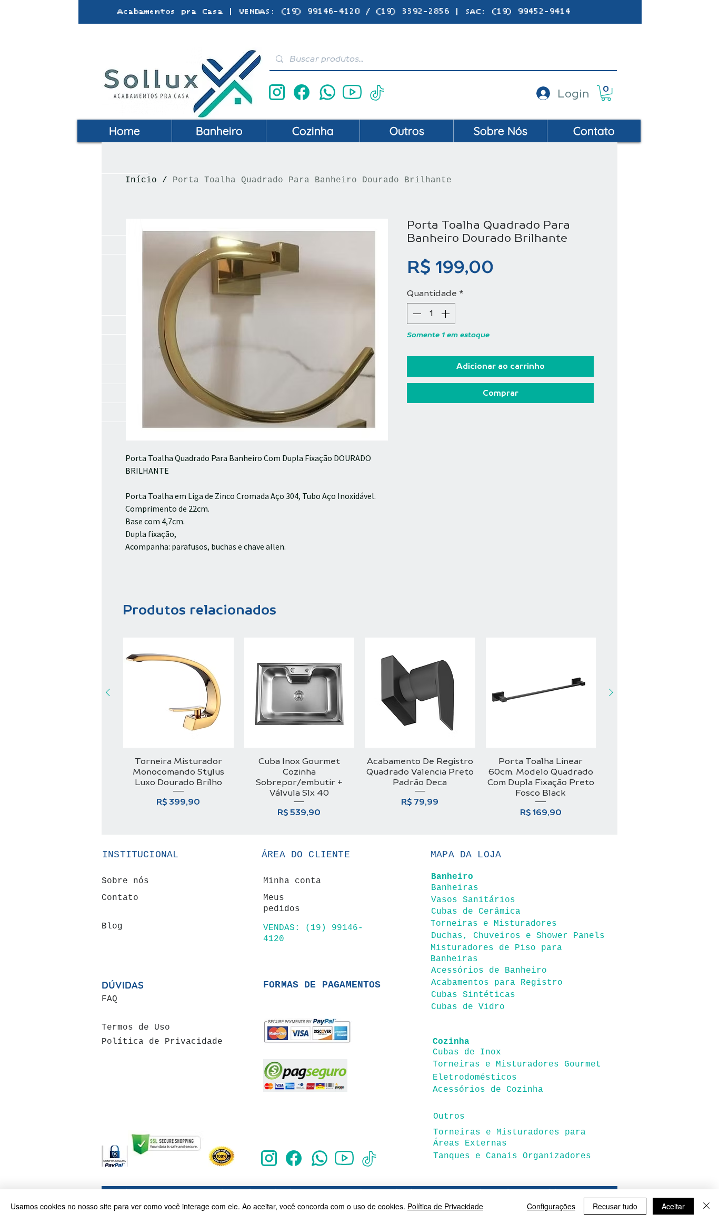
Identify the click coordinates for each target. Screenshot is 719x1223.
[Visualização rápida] (178, 693)
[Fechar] (706, 1206)
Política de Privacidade (445, 1206)
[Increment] (446, 314)
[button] (606, 93)
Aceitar (673, 1206)
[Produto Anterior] (108, 692)
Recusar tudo (615, 1206)
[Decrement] (415, 314)
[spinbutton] (431, 314)
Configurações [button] (551, 1206)
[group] (359, 728)
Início (141, 180)
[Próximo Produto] (611, 692)
